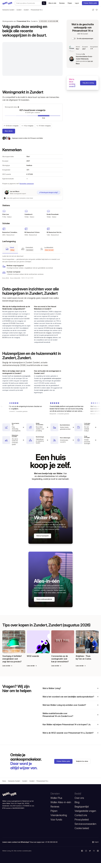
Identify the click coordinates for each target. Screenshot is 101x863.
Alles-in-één (52, 3)
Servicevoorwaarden (85, 823)
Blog (77, 802)
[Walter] (7, 3)
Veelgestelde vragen (85, 810)
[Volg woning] (97, 10)
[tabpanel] (32, 265)
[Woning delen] (93, 10)
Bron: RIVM (5, 278)
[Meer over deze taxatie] (57, 21)
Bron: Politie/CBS (15, 278)
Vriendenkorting (58, 815)
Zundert (19, 10)
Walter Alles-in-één (60, 802)
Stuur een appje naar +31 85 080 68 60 (44, 842)
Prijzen (70, 3)
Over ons (79, 797)
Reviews (62, 3)
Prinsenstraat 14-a (36, 10)
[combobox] (31, 3)
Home (4, 781)
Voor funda (56, 819)
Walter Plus (56, 797)
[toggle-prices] (74, 39)
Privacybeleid (82, 819)
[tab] (10, 248)
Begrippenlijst (82, 806)
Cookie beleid (82, 828)
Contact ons (81, 815)
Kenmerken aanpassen (27, 183)
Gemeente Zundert (8, 10)
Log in (77, 3)
